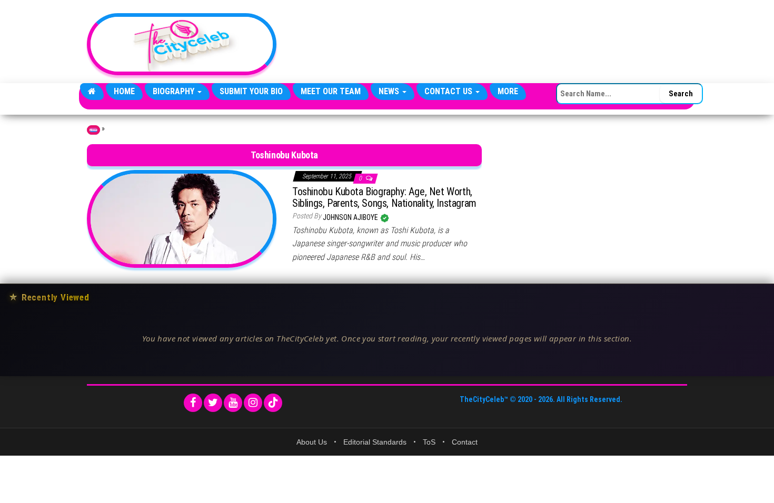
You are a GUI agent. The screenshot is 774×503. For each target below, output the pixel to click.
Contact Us (449, 91)
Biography (174, 91)
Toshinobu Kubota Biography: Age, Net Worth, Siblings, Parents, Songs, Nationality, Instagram (384, 197)
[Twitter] (213, 403)
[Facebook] (193, 403)
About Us (311, 442)
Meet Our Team (331, 91)
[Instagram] (253, 403)
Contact (465, 442)
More (508, 91)
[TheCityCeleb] (92, 91)
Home (124, 91)
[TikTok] (273, 403)
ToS (429, 442)
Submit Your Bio (251, 91)
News (390, 91)
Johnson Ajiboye (351, 217)
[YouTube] (233, 403)
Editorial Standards (374, 442)
